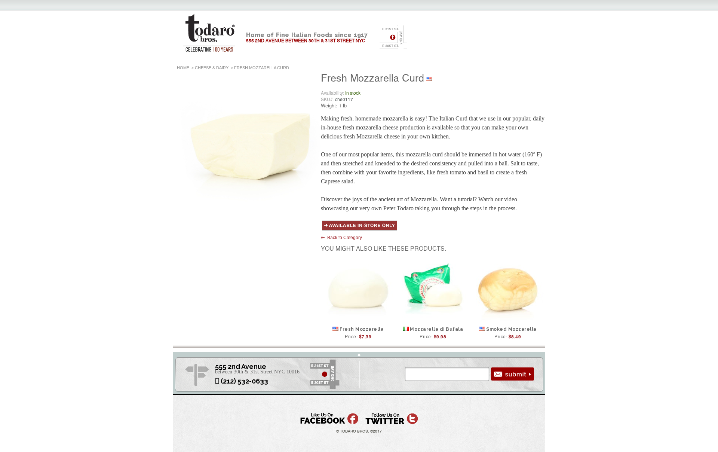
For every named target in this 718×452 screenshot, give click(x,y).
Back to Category (344, 237)
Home (183, 67)
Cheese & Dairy (211, 67)
